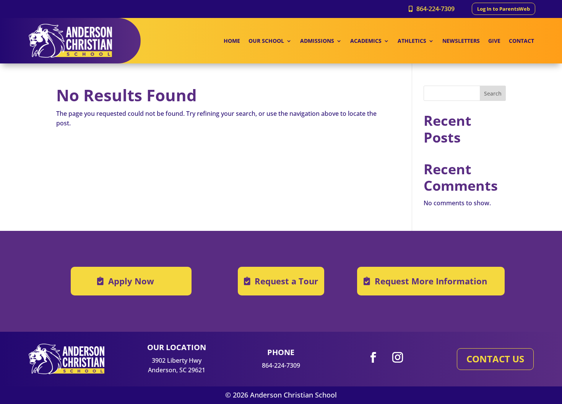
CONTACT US (495, 358)
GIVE (494, 41)
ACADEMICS (366, 41)
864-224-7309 (435, 9)
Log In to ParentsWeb (503, 8)
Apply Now (131, 281)
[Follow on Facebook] (373, 357)
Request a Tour (286, 281)
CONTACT (521, 41)
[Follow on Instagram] (397, 357)
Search (493, 93)
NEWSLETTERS (461, 41)
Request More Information (431, 281)
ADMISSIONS (317, 41)
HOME (232, 41)
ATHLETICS (412, 41)
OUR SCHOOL (266, 41)
